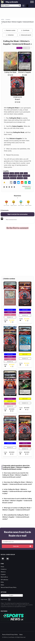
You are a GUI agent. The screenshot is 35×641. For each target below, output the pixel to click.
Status (2, 584)
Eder (29, 186)
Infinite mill (19, 47)
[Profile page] (27, 5)
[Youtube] (7, 558)
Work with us (4, 576)
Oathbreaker (6, 178)
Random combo (10, 30)
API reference (4, 579)
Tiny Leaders (20, 178)
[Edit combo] (31, 48)
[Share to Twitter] (18, 182)
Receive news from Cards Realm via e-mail (17, 533)
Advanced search (26, 35)
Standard (17, 173)
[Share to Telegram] (29, 182)
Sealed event (13, 178)
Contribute (26, 30)
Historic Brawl (26, 175)
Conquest (6, 175)
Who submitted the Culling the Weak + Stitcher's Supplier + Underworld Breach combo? (15, 517)
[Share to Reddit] (22, 182)
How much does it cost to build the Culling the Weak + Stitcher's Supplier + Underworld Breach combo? (17, 500)
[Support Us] (2, 558)
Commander (6, 173)
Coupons (3, 574)
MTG (2, 19)
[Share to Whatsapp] (26, 182)
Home (2, 566)
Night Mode (4, 599)
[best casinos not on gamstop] (13, 616)
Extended (20, 175)
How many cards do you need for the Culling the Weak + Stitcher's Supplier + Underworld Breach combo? (15, 475)
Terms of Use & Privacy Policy (8, 587)
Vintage (25, 178)
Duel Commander (13, 175)
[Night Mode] (23, 5)
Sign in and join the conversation (18, 214)
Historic (12, 173)
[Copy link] (11, 182)
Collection (11, 35)
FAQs (2, 582)
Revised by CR (26, 47)
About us (3, 571)
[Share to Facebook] (15, 182)
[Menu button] (32, 3)
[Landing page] (2, 1)
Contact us (3, 569)
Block (21, 173)
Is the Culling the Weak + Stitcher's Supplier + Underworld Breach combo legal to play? (16, 491)
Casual (25, 173)
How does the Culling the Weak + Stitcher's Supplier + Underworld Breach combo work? (17, 483)
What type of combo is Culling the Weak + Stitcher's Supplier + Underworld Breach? (17, 508)
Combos (8, 19)
